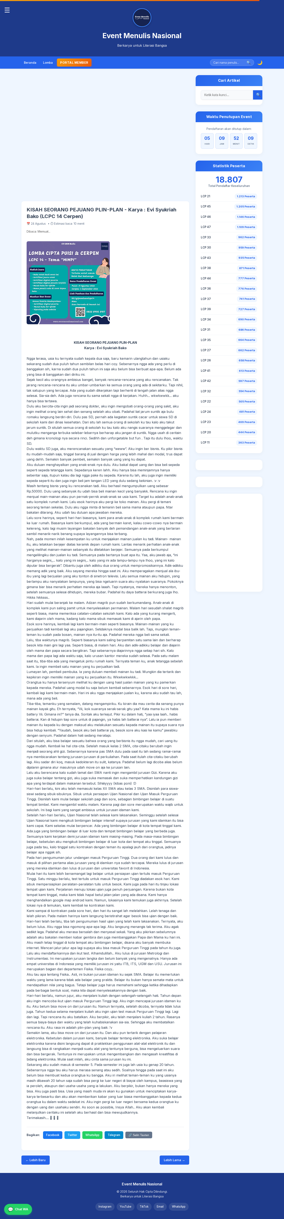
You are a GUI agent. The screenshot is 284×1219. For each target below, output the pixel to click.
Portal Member (74, 62)
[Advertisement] (105, 138)
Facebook (52, 1135)
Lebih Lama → (174, 1160)
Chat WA (18, 1209)
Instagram (105, 1206)
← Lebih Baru (36, 1160)
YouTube (125, 1206)
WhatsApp (92, 1135)
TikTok (144, 1206)
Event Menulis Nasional (142, 35)
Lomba (48, 62)
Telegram (114, 1135)
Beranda (30, 62)
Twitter (72, 1135)
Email (160, 1206)
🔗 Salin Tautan (138, 1135)
